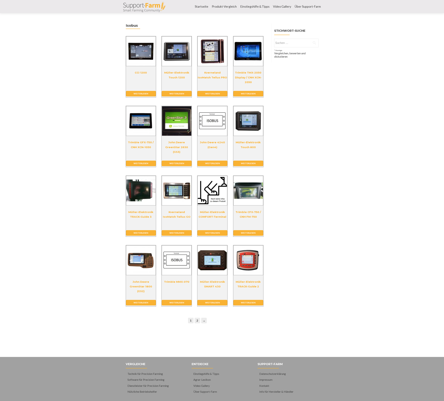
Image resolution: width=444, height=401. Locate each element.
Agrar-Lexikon (202, 379)
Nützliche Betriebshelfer (142, 391)
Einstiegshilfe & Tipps (255, 6)
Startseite (201, 6)
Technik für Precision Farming (145, 373)
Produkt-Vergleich (224, 6)
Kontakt (264, 385)
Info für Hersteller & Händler (276, 391)
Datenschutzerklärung (272, 373)
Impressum (265, 379)
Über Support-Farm (308, 6)
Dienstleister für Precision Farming (148, 385)
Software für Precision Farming (145, 379)
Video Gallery (282, 6)
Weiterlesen (141, 93)
